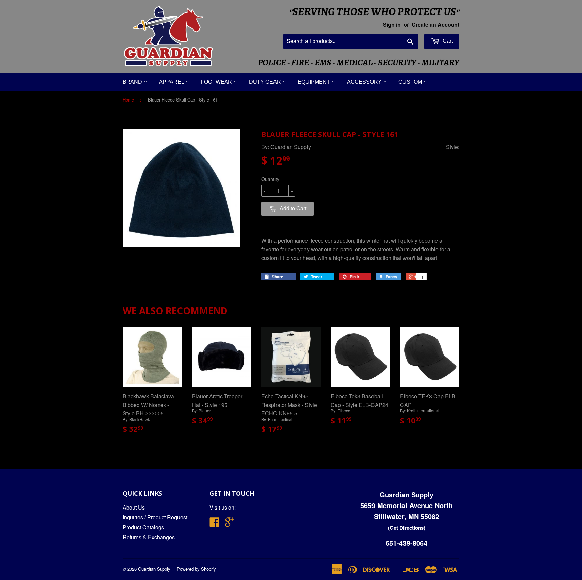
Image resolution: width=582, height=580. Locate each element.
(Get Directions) (406, 527)
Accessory (365, 82)
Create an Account (435, 24)
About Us (134, 507)
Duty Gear (265, 82)
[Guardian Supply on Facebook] (214, 524)
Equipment (314, 82)
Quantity (270, 179)
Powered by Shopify (196, 569)
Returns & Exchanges (149, 537)
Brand (133, 82)
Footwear (217, 82)
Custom (410, 82)
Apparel (172, 82)
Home (128, 99)
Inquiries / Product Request (155, 517)
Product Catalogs (143, 527)
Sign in (392, 24)
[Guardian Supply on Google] (229, 524)
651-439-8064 (406, 543)
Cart (447, 41)
